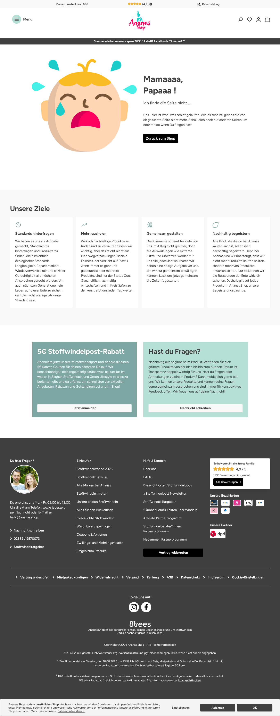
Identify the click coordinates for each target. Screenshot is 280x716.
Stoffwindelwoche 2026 (95, 469)
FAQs (147, 477)
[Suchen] (240, 19)
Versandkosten (128, 653)
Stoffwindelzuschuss (92, 477)
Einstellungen (181, 707)
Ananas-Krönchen (189, 680)
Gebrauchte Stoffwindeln (95, 518)
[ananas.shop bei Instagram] (134, 607)
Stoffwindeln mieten (92, 493)
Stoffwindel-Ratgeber (159, 502)
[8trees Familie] (140, 623)
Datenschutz (190, 577)
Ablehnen (218, 707)
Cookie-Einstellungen (247, 577)
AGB (169, 577)
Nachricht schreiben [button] (195, 408)
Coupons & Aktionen (92, 534)
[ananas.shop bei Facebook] (146, 607)
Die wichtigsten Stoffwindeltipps (167, 485)
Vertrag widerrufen (173, 552)
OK (255, 707)
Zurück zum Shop (160, 138)
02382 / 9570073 (27, 539)
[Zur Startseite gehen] (140, 21)
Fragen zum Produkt (91, 551)
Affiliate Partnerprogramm (162, 518)
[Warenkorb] (266, 19)
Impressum (215, 577)
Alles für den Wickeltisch (95, 510)
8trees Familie (126, 629)
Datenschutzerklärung (71, 711)
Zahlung (152, 577)
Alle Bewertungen (227, 482)
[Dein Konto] (258, 19)
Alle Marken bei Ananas (94, 485)
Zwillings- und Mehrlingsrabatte (100, 543)
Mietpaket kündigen (72, 577)
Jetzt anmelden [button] (84, 408)
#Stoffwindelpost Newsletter (164, 493)
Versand (132, 577)
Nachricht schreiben (29, 530)
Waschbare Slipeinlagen (94, 526)
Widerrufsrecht (106, 577)
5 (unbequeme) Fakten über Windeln (170, 510)
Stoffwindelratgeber (29, 547)
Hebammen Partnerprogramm (165, 539)
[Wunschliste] (249, 19)
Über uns (149, 469)
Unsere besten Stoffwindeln (97, 502)
